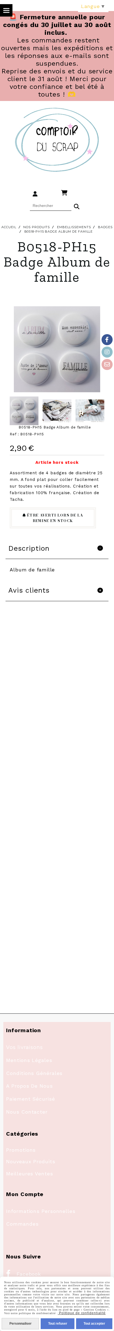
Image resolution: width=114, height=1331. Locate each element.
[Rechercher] (76, 206)
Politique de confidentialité (82, 1313)
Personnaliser (20, 1323)
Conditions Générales (34, 1073)
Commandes (22, 1224)
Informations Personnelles (41, 1211)
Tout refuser (57, 1323)
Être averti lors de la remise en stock (54, 517)
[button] (97, 411)
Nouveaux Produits (30, 1161)
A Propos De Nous (29, 1086)
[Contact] (107, 364)
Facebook (23, 1274)
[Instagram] (107, 352)
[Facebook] (107, 339)
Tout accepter (94, 1323)
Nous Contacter (27, 1112)
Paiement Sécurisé (30, 1099)
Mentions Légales (29, 1060)
